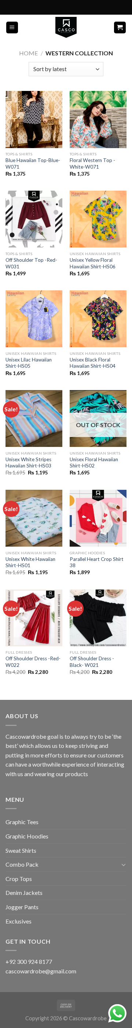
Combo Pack (22, 864)
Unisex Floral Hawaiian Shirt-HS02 (94, 462)
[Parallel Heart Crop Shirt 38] (98, 518)
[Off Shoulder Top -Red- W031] (34, 219)
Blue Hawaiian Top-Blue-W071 (33, 163)
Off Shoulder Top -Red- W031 (31, 263)
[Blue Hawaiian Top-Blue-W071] (34, 119)
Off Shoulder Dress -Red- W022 (33, 662)
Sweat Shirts (21, 850)
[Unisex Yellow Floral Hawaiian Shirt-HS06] (98, 219)
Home (28, 52)
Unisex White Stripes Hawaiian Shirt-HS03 (28, 462)
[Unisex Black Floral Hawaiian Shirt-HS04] (98, 318)
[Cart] (120, 28)
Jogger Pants (22, 906)
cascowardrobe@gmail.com (41, 971)
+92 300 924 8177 (29, 961)
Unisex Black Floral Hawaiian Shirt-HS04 (92, 363)
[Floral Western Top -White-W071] (98, 119)
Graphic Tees (22, 821)
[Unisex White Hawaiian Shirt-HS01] (34, 518)
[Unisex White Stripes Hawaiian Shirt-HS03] (34, 418)
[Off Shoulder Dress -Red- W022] (34, 618)
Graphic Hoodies (27, 836)
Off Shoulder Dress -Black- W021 (92, 662)
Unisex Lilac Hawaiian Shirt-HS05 (29, 363)
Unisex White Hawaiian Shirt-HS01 (30, 562)
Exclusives (19, 921)
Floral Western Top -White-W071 (92, 163)
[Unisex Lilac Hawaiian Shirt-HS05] (34, 318)
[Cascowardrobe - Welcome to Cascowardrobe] (66, 27)
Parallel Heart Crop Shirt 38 (97, 562)
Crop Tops (19, 878)
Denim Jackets (24, 892)
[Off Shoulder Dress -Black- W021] (98, 618)
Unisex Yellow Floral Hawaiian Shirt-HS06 (92, 263)
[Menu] (12, 28)
